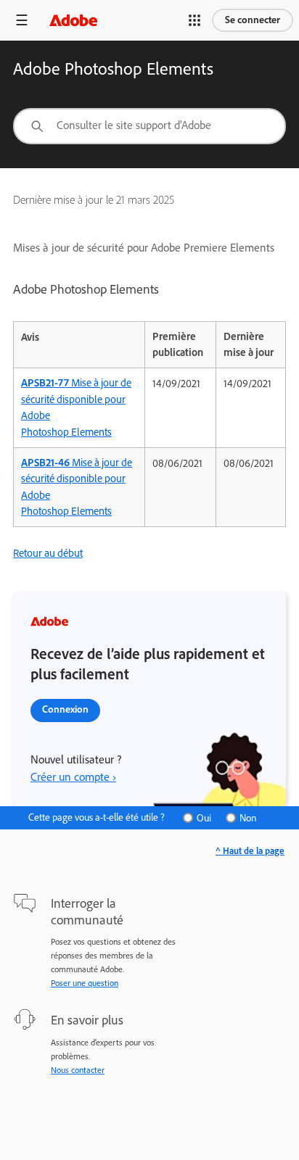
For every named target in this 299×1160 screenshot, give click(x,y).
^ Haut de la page (250, 850)
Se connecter (252, 20)
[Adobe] (73, 20)
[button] (194, 20)
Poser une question (84, 983)
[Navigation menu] (22, 20)
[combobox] (149, 126)
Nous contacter (78, 1070)
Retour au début (48, 553)
